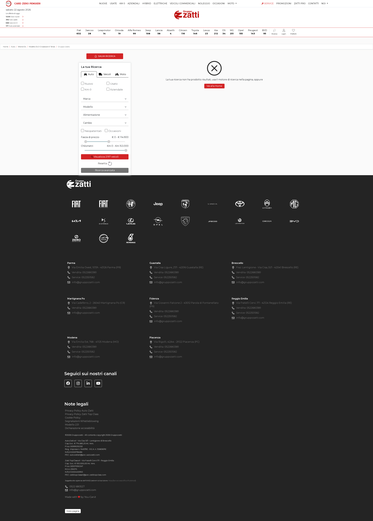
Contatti (313, 3)
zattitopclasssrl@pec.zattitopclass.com (88, 475)
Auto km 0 (11, 23)
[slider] (85, 141)
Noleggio (204, 3)
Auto (91, 74)
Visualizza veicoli (105, 156)
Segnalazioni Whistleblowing (82, 421)
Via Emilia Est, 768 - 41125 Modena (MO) (95, 341)
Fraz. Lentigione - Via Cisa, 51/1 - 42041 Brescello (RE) (267, 267)
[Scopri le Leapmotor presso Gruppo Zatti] (240, 221)
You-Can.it (90, 497)
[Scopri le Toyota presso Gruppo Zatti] (240, 204)
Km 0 (122, 3)
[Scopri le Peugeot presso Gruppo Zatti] (185, 221)
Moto (123, 74)
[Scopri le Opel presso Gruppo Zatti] (158, 221)
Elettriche (160, 3)
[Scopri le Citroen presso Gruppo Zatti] (267, 204)
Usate (113, 3)
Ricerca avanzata (105, 170)
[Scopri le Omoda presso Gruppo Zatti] (267, 221)
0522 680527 (77, 486)
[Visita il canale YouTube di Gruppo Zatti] (99, 383)
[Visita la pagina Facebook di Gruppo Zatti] (69, 383)
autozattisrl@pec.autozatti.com (85, 455)
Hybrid (146, 3)
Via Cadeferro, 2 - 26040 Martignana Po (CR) (98, 302)
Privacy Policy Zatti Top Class (81, 414)
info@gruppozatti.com (86, 282)
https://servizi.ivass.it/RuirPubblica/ (121, 481)
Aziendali (134, 3)
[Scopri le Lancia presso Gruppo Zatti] (212, 204)
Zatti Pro (300, 3)
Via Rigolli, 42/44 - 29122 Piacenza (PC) (176, 341)
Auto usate (11, 20)
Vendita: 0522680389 (84, 272)
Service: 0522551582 (83, 277)
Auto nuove (12, 17)
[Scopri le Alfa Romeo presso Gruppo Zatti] (131, 204)
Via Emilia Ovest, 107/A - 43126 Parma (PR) (96, 267)
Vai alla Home (214, 86)
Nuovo (89, 83)
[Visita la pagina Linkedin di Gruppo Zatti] (89, 383)
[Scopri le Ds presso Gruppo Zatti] (103, 221)
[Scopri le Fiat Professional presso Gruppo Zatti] (103, 204)
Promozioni (283, 3)
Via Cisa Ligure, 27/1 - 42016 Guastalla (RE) (178, 267)
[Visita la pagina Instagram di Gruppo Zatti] (79, 383)
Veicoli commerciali (182, 3)
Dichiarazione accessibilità (79, 428)
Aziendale (116, 89)
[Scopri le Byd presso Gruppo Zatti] (294, 221)
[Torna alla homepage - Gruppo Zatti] (186, 13)
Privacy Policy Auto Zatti (79, 410)
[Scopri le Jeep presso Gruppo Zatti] (158, 204)
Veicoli (107, 74)
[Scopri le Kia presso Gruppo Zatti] (76, 221)
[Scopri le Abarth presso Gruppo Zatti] (185, 204)
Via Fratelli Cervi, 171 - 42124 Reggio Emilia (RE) (264, 302)
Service (269, 3)
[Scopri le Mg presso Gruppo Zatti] (294, 204)
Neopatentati (93, 131)
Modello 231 (72, 424)
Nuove (103, 3)
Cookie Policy (72, 417)
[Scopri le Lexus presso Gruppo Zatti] (131, 221)
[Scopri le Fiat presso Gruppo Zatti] (76, 204)
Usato (114, 83)
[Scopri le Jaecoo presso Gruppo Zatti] (212, 221)
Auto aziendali (13, 26)
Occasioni (219, 3)
